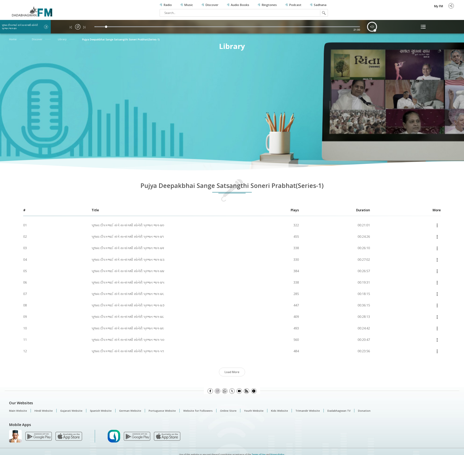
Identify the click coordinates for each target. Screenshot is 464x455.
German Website (130, 410)
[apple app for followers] (68, 436)
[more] (437, 225)
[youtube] (239, 391)
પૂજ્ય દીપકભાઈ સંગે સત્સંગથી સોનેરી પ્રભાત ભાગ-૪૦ (128, 225)
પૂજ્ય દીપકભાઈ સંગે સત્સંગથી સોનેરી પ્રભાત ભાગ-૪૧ (128, 236)
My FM (438, 6)
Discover (211, 5)
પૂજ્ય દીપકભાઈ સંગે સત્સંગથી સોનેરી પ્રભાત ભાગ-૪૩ (128, 259)
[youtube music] (253, 391)
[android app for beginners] (137, 436)
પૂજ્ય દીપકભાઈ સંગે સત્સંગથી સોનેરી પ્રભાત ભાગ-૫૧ (128, 351)
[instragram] (217, 391)
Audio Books (240, 5)
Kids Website (279, 410)
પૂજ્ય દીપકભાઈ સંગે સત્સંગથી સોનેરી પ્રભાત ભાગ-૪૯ (128, 328)
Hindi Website (43, 410)
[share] (451, 5)
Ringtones (269, 5)
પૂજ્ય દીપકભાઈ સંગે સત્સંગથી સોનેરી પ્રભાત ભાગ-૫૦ (128, 340)
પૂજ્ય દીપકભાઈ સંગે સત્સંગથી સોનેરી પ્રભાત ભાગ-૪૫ (128, 282)
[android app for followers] (38, 436)
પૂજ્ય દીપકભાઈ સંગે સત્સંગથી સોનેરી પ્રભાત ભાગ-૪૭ (128, 305)
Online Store (228, 410)
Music (188, 5)
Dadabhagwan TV (339, 410)
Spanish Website (101, 410)
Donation (364, 410)
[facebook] (210, 391)
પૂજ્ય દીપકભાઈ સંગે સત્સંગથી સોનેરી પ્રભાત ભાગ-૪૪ (128, 271)
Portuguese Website (162, 410)
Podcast (295, 5)
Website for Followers (198, 410)
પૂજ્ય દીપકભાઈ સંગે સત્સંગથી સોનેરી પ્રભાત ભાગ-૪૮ (128, 317)
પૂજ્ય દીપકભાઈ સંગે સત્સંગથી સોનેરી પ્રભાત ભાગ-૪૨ (128, 248)
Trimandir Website (307, 410)
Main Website (18, 410)
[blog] (246, 391)
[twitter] (232, 391)
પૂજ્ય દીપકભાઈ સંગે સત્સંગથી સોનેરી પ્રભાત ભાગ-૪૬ (128, 294)
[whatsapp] (224, 391)
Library (62, 39)
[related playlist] (423, 27)
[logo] (30, 9)
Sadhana (320, 5)
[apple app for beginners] (167, 436)
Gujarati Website (71, 410)
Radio (167, 5)
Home (12, 39)
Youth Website (254, 410)
